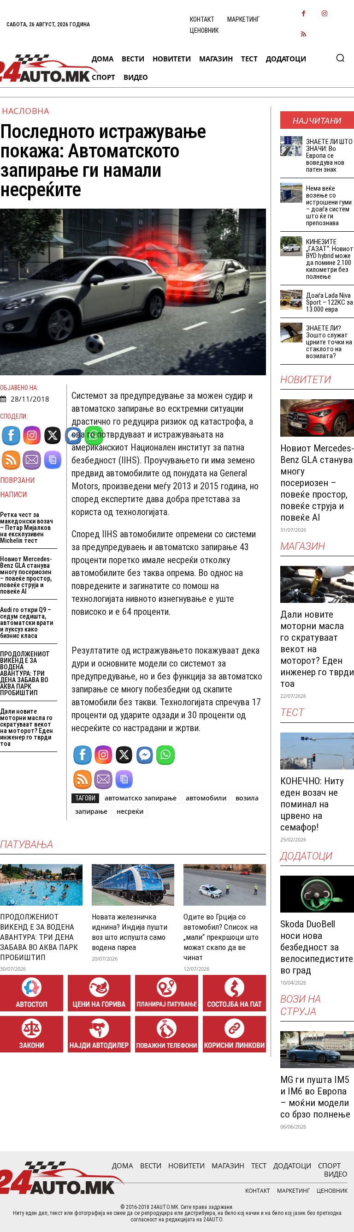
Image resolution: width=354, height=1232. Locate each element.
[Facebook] (303, 14)
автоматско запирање (141, 797)
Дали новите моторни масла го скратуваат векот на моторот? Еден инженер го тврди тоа (26, 727)
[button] (340, 57)
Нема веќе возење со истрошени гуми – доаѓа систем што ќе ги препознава (329, 205)
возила (247, 797)
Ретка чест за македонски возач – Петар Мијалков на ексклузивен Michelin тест (26, 527)
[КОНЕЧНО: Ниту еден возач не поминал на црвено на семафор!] (317, 751)
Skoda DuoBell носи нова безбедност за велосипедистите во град (316, 947)
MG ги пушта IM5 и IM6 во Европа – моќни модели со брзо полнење (315, 1097)
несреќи (130, 811)
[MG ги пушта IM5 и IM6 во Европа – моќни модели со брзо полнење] (317, 1049)
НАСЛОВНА (25, 111)
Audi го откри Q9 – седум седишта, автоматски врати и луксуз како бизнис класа (26, 622)
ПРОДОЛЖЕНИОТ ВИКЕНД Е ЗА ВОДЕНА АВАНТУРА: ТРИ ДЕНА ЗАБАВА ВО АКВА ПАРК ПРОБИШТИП (25, 673)
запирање (91, 811)
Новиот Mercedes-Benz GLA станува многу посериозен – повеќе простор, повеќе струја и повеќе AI (26, 575)
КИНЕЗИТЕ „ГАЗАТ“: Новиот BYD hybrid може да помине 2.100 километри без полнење (330, 259)
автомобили (206, 797)
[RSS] (303, 35)
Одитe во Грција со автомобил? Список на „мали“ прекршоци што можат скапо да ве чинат (221, 937)
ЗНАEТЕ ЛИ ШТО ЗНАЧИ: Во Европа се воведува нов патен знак (329, 156)
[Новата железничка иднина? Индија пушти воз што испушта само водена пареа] (133, 884)
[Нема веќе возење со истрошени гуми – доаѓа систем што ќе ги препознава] (291, 193)
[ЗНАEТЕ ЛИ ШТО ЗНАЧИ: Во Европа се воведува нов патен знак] (291, 146)
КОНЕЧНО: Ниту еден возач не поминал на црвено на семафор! (312, 804)
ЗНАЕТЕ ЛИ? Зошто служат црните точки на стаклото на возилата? (329, 342)
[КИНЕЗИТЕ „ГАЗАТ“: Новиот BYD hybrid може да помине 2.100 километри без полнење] (291, 246)
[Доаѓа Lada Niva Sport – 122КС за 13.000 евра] (291, 300)
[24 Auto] (43, 68)
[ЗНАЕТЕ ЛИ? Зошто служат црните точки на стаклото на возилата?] (291, 333)
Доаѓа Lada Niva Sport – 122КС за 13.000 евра (329, 302)
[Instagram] (324, 14)
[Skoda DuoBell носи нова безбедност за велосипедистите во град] (317, 894)
